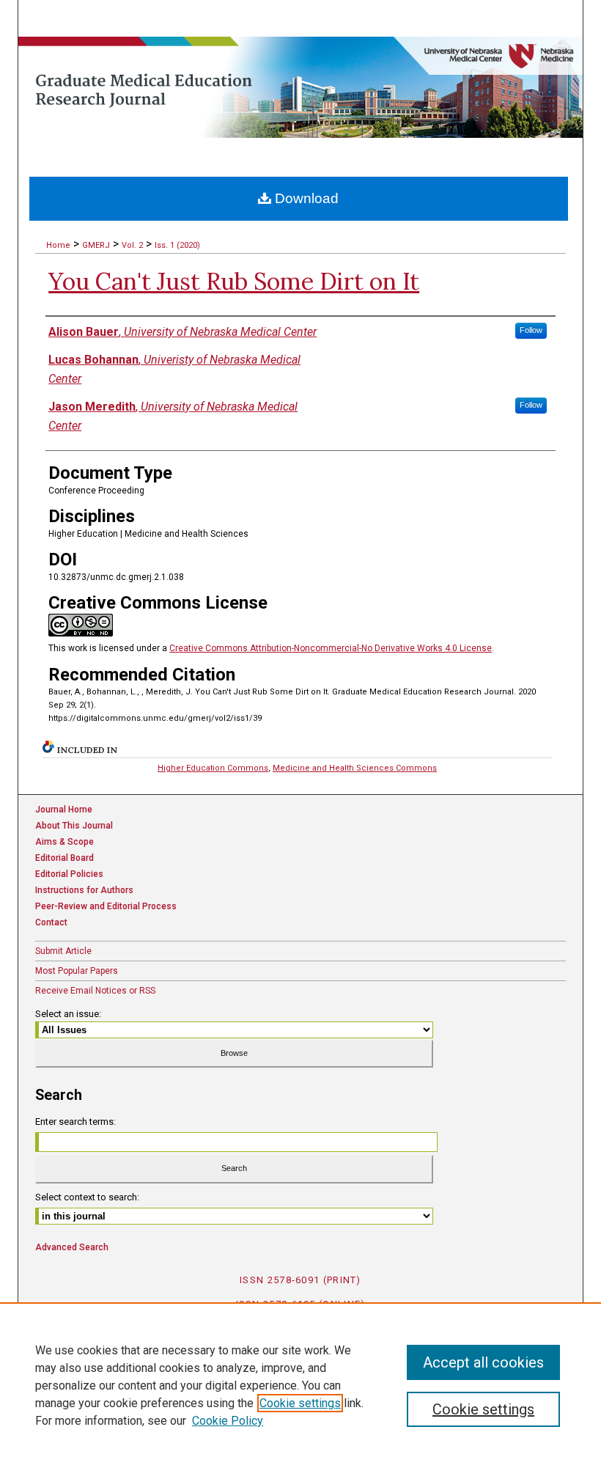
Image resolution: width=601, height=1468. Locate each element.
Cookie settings (300, 1403)
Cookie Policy (227, 1421)
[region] (300, 1385)
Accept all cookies (483, 1362)
